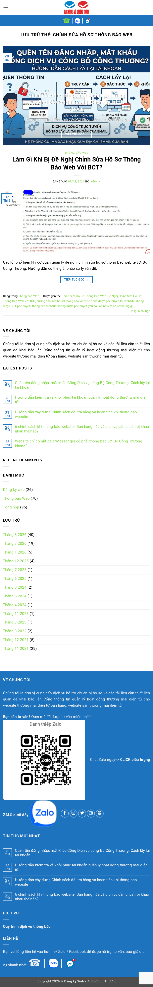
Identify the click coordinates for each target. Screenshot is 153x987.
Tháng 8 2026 (14, 534)
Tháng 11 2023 (16, 613)
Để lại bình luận (140, 311)
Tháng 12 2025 (16, 561)
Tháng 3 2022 (14, 631)
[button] (6, 7)
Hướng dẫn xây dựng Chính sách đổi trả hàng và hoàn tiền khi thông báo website (76, 414)
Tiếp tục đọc (76, 134)
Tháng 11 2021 (16, 648)
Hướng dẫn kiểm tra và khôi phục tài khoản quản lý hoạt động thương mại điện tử (81, 399)
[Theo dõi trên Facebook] (65, 814)
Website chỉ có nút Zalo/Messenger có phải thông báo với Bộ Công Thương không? (78, 443)
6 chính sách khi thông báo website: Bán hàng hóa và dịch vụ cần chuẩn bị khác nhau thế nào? (82, 428)
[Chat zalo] (77, 20)
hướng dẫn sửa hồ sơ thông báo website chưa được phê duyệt (78, 301)
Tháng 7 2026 (14, 543)
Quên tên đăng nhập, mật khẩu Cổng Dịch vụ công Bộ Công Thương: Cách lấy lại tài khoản (82, 385)
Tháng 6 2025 (14, 578)
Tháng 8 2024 (14, 587)
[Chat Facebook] (87, 20)
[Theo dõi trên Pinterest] (100, 814)
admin (95, 181)
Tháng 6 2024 (14, 596)
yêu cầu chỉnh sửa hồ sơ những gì (110, 306)
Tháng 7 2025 (14, 569)
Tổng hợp (11, 507)
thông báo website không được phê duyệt (59, 306)
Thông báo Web (16, 498)
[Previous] (11, 95)
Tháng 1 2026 (14, 552)
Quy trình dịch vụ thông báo (27, 926)
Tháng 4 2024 (14, 605)
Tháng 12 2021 (16, 639)
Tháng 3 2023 (14, 622)
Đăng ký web (14, 489)
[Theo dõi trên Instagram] (73, 814)
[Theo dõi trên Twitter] (82, 814)
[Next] (142, 95)
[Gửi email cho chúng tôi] (91, 814)
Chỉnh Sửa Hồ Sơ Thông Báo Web (84, 296)
